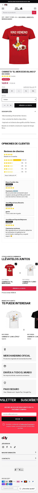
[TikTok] (14, 447)
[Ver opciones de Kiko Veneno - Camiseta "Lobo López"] (24, 330)
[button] (6, 76)
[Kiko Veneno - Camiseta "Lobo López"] (14, 319)
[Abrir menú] (3, 8)
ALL (16, 17)
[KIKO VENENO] (19, 8)
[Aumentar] (11, 105)
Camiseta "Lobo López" (11, 337)
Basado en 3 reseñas (10, 156)
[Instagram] (3, 447)
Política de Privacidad (27, 424)
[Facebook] (7, 447)
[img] (19, 188)
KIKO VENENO (6, 74)
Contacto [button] (6, 458)
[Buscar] (34, 12)
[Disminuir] (5, 105)
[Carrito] (35, 8)
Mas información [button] (8, 453)
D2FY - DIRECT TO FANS (8, 17)
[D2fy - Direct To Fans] (19, 438)
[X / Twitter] (11, 447)
